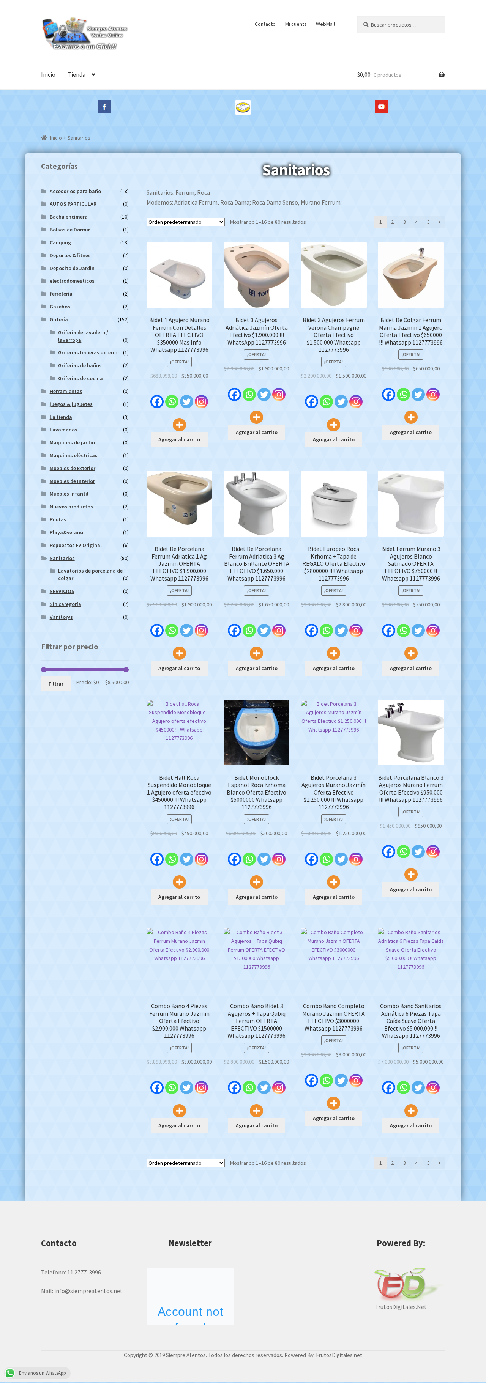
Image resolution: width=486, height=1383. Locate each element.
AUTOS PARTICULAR (73, 203)
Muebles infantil (69, 493)
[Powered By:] (401, 1285)
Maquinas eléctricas (74, 455)
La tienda (61, 417)
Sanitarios (62, 558)
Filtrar (56, 683)
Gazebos (60, 306)
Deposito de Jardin (72, 268)
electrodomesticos (72, 280)
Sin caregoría (65, 604)
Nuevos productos (71, 506)
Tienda (76, 74)
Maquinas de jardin (72, 442)
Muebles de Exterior (72, 468)
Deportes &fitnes (70, 255)
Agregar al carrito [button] (179, 439)
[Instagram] (201, 397)
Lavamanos (63, 429)
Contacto (265, 23)
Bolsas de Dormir (70, 229)
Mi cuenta (296, 23)
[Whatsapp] (171, 397)
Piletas (58, 519)
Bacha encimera (69, 216)
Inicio (48, 74)
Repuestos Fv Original (76, 545)
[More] (179, 420)
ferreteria (61, 293)
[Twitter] (186, 397)
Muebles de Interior (72, 481)
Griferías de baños (80, 365)
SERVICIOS (62, 591)
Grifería (59, 319)
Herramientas (66, 391)
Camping (60, 242)
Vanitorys (61, 617)
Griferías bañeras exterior (88, 352)
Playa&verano (66, 532)
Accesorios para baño (75, 191)
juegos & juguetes (71, 404)
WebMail (325, 23)
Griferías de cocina (80, 378)
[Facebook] (157, 397)
